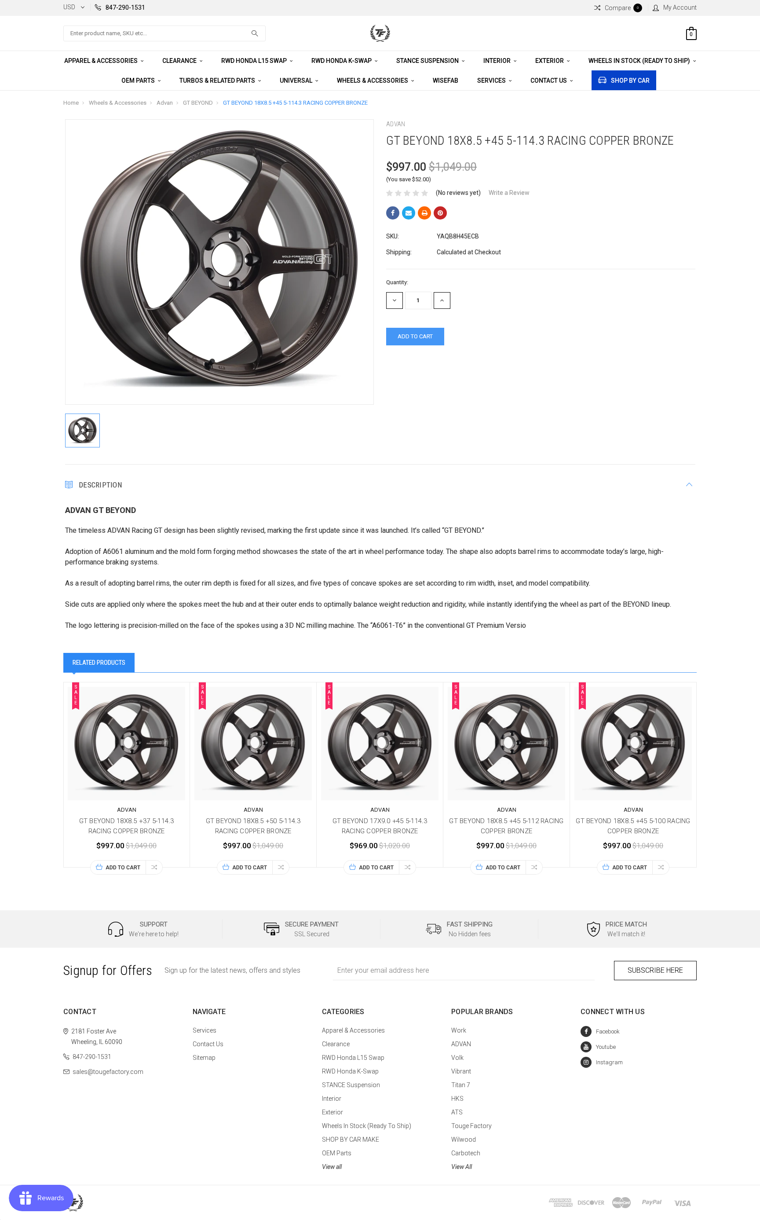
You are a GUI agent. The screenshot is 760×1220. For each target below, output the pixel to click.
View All (461, 1166)
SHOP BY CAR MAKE (350, 1139)
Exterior (550, 60)
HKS (457, 1098)
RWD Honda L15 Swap (254, 60)
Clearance (180, 60)
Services (492, 80)
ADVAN (461, 1044)
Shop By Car (630, 80)
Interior (497, 60)
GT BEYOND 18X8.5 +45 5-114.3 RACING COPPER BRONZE (295, 102)
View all (332, 1166)
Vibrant (461, 1071)
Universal (297, 80)
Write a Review (509, 192)
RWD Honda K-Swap (342, 60)
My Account (680, 7)
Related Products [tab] (99, 663)
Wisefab (445, 80)
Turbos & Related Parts (217, 80)
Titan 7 (460, 1084)
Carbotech (465, 1153)
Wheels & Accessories (373, 80)
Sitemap (204, 1057)
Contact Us (549, 80)
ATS (457, 1112)
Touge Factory (471, 1125)
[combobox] (164, 33)
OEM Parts (138, 80)
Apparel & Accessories (101, 60)
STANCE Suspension (428, 60)
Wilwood (463, 1139)
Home (71, 102)
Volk (457, 1057)
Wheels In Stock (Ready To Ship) (639, 60)
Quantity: (397, 282)
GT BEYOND (198, 102)
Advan (165, 102)
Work (458, 1030)
